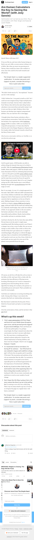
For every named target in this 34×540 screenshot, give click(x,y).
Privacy (16, 528)
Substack (9, 536)
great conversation (14, 320)
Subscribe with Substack (18, 511)
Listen (30, 26)
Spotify (13, 344)
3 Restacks (19, 413)
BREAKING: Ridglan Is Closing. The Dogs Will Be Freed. (12, 467)
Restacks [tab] (11, 430)
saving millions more (26, 174)
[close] (29, 484)
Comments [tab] (5, 430)
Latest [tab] (7, 462)
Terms (20, 528)
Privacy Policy (17, 517)
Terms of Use (25, 514)
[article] (17, 471)
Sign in (30, 2)
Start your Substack (12, 532)
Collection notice (27, 528)
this (29, 233)
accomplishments (20, 185)
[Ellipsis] (32, 445)
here (26, 114)
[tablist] (8, 430)
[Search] (31, 462)
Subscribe (24, 2)
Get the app (25, 532)
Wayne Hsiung (8, 25)
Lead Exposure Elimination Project (22, 167)
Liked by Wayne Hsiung (11, 446)
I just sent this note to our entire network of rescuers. (13, 471)
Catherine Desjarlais (10, 445)
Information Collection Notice (20, 516)
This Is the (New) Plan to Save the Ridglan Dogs (12, 481)
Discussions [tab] (13, 462)
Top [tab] (3, 462)
